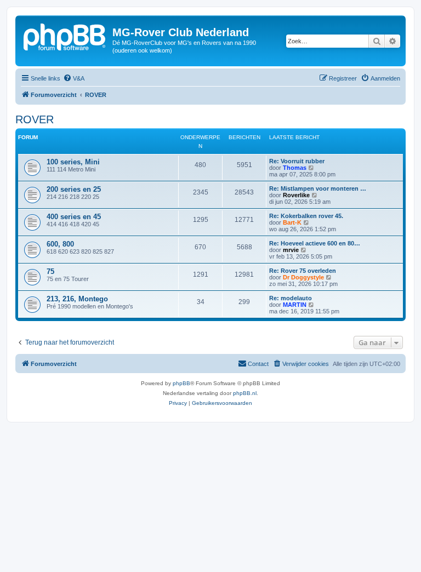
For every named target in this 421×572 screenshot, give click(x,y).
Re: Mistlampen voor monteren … (317, 188)
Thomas (294, 167)
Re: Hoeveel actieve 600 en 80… (314, 243)
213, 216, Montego (77, 299)
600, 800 (60, 244)
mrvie (291, 250)
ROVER (34, 119)
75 (50, 271)
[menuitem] (73, 78)
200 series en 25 (74, 189)
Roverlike (296, 195)
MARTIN (294, 304)
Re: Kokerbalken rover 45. (306, 216)
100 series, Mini (73, 162)
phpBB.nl (245, 393)
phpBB (181, 383)
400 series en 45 (74, 217)
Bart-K (292, 222)
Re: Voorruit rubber (297, 161)
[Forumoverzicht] (65, 35)
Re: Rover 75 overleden (302, 270)
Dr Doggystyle (303, 277)
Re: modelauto (290, 298)
